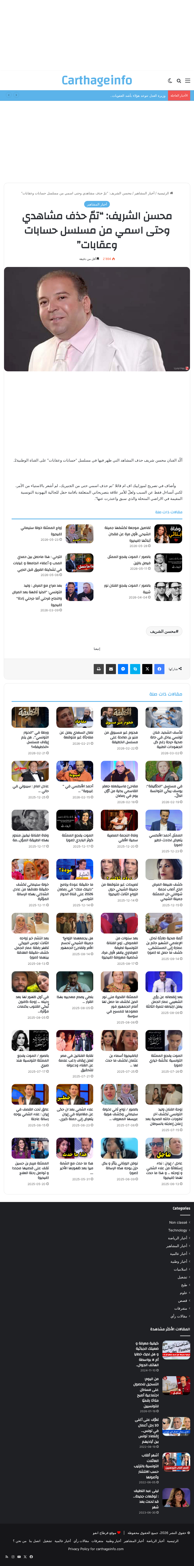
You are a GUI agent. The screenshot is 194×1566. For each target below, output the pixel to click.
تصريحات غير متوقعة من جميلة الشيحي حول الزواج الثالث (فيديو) (119, 889)
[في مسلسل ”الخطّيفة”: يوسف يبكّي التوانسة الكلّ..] (164, 771)
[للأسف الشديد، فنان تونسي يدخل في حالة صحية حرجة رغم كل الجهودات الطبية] (164, 717)
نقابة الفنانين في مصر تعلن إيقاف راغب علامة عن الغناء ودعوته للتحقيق (76, 1062)
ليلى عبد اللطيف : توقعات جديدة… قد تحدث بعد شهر (146, 1499)
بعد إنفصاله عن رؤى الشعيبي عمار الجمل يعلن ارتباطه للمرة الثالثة (164, 1002)
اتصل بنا (34, 1541)
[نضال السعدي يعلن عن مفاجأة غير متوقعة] (74, 717)
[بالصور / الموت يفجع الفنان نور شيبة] (168, 591)
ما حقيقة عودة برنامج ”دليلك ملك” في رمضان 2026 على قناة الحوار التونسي (75, 891)
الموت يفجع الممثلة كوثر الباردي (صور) (77, 838)
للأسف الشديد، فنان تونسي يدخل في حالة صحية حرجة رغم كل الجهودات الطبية (166, 739)
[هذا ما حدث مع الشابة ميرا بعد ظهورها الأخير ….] (74, 1148)
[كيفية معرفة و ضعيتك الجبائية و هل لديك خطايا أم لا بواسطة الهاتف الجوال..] (176, 1350)
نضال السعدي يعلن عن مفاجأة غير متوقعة (76, 735)
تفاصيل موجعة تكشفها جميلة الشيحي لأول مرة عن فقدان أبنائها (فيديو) (128, 534)
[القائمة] (187, 82)
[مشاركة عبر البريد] (111, 669)
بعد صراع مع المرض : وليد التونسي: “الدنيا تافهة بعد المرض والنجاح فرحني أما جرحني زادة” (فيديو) (37, 595)
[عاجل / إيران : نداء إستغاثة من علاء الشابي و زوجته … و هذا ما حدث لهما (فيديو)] (164, 1148)
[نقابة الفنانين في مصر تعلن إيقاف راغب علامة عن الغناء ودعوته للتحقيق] (74, 1040)
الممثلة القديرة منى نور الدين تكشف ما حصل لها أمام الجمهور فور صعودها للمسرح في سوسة (120, 1006)
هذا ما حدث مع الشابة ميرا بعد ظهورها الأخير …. (76, 1168)
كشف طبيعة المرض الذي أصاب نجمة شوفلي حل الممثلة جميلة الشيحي (167, 891)
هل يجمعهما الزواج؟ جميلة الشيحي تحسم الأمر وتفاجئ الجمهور (77, 943)
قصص (182, 1301)
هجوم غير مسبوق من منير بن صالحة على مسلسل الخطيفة (121, 737)
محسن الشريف (163, 631)
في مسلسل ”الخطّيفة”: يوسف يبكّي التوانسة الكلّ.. (164, 791)
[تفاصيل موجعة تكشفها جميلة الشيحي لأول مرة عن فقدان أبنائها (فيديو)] (168, 533)
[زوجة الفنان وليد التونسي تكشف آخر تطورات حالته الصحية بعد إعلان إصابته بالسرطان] (164, 1094)
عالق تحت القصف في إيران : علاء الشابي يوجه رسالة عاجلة (31, 1114)
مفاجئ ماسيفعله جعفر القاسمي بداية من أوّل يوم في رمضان (120, 791)
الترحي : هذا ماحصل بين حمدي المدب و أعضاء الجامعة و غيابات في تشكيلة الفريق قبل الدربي (37, 563)
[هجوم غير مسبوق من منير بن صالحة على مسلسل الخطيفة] (119, 717)
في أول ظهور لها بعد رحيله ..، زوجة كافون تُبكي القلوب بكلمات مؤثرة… (32, 1004)
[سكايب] (135, 669)
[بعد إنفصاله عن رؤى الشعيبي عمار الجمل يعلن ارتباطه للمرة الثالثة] (164, 981)
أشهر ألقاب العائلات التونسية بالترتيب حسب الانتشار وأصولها (146, 1466)
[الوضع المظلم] (170, 82)
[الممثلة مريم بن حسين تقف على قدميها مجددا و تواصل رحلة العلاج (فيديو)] (30, 1148)
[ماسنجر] (123, 669)
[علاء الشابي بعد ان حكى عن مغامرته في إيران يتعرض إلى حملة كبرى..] (74, 1094)
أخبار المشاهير (144, 193)
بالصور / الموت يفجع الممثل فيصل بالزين (129, 560)
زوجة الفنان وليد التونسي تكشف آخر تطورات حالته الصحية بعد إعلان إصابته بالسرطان (164, 1116)
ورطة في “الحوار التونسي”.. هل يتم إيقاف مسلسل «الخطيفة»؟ (35, 739)
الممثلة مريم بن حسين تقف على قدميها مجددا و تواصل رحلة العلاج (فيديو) (30, 1170)
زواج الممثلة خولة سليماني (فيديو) (41, 531)
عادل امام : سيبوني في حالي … (31, 788)
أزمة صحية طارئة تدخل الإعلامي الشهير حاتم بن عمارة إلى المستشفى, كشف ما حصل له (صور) (164, 945)
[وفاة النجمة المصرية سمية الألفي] (119, 820)
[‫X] (147, 669)
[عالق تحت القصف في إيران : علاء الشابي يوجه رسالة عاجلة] (30, 1094)
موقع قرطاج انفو (104, 1533)
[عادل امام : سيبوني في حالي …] (30, 771)
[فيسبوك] (159, 669)
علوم (183, 1293)
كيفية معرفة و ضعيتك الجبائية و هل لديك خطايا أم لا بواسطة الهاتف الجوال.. (146, 1354)
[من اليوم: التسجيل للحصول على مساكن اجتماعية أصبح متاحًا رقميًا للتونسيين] (176, 1385)
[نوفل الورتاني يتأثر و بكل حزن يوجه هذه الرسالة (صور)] (119, 1148)
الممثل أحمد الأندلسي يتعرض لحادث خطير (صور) (165, 840)
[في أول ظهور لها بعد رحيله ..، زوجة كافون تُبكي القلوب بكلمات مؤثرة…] (30, 981)
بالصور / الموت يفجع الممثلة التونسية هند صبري (32, 1060)
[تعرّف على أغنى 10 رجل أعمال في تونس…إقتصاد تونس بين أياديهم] (176, 1426)
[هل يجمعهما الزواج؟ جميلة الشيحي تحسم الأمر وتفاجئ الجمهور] (74, 923)
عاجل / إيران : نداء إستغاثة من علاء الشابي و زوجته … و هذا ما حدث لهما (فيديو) (164, 1170)
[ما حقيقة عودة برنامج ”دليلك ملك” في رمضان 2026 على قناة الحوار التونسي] (74, 869)
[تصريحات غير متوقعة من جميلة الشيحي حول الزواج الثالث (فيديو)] (119, 869)
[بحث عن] (178, 82)
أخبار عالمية (178, 1254)
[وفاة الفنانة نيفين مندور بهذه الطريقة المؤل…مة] (30, 820)
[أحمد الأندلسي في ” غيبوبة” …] (74, 771)
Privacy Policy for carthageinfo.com (96, 1549)
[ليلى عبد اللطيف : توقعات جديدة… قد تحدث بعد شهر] (176, 1497)
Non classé (178, 1222)
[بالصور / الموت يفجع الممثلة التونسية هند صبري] (30, 1040)
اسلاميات (180, 1269)
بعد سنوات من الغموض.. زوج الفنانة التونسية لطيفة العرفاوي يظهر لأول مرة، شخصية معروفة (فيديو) (119, 948)
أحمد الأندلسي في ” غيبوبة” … (78, 788)
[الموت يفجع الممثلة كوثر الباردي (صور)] (74, 820)
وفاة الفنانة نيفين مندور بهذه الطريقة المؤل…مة (30, 838)
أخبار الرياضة (177, 1238)
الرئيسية (163, 193)
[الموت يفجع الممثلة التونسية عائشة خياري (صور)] (164, 1040)
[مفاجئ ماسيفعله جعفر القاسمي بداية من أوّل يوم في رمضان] (119, 771)
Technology (177, 1230)
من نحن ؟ (20, 1541)
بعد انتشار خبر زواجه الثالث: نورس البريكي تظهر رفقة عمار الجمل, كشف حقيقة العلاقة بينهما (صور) (31, 948)
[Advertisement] (97, 35)
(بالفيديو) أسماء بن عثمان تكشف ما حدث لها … (121, 1060)
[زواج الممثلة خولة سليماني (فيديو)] (79, 533)
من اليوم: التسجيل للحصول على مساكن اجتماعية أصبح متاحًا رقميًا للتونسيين (146, 1392)
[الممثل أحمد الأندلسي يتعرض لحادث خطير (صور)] (164, 820)
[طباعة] (99, 669)
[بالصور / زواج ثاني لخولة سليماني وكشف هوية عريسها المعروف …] (119, 1094)
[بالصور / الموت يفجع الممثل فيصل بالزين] (168, 562)
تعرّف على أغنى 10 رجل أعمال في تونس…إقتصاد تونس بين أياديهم (147, 1431)
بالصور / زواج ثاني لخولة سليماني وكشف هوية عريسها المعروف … (120, 1114)
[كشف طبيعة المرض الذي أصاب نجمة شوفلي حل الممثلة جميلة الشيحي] (164, 869)
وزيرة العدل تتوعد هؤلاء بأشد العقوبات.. (137, 96)
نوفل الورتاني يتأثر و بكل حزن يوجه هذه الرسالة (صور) (120, 1168)
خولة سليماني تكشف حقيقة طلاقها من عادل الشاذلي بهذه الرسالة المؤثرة (31, 891)
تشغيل (182, 1277)
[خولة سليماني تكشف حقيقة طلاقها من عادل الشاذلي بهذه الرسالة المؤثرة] (30, 869)
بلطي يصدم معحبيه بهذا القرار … (75, 999)
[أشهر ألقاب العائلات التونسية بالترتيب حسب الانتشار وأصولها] (176, 1462)
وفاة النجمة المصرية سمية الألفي (122, 838)
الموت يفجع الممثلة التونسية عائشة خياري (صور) (165, 1060)
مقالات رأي (179, 1316)
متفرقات (180, 1308)
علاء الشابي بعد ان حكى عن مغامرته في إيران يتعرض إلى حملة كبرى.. (75, 1114)
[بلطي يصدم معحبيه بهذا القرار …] (74, 981)
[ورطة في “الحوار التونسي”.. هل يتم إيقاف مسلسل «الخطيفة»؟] (30, 717)
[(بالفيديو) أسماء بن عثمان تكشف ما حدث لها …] (119, 1040)
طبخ (184, 1285)
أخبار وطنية (179, 1261)
